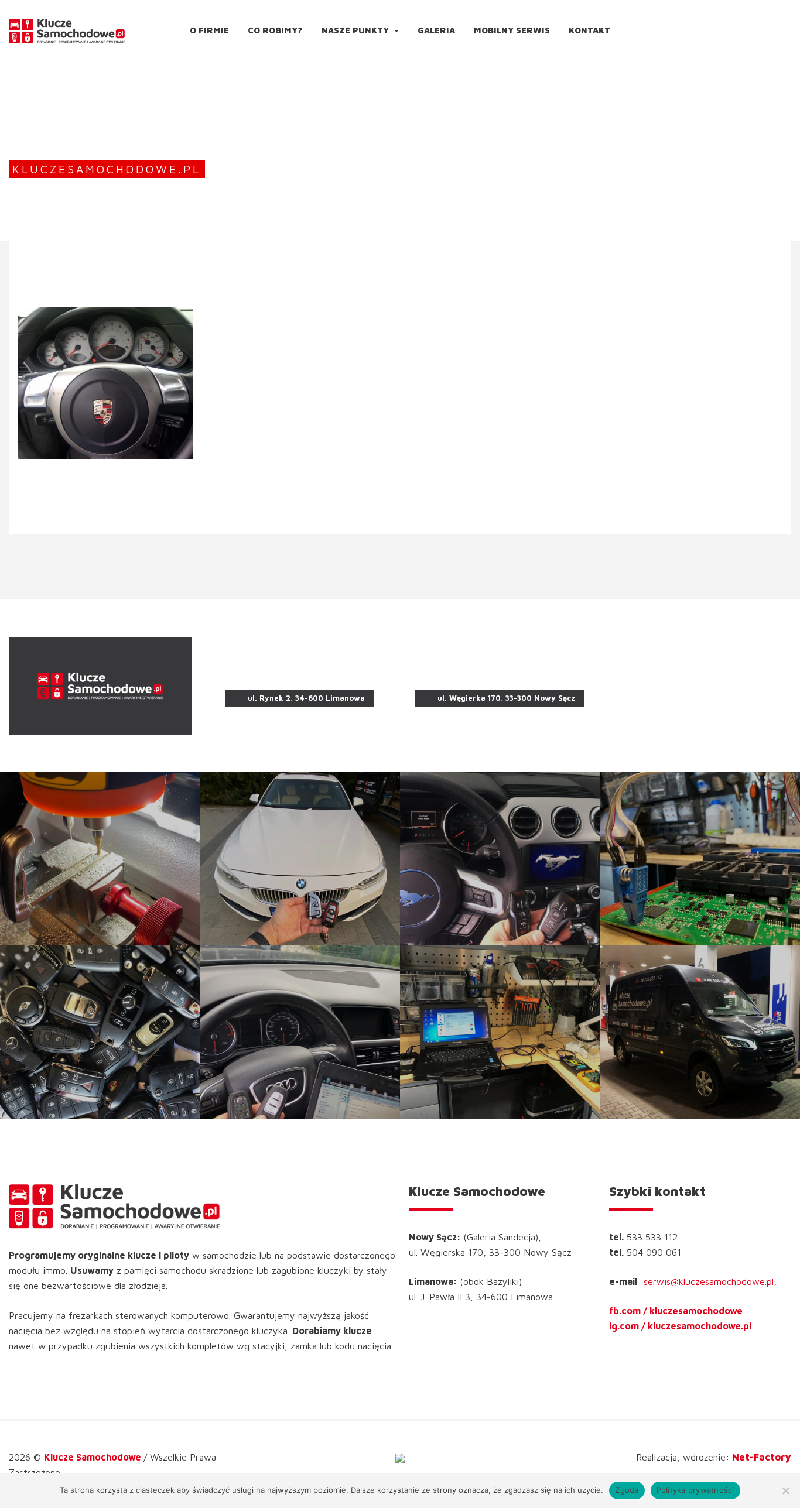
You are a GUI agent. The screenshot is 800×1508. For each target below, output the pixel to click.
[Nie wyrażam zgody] (785, 1490)
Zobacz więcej (100, 859)
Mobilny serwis (512, 30)
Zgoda (626, 1490)
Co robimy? (275, 30)
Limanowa (300, 675)
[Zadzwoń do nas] (750, 27)
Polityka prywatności (695, 1490)
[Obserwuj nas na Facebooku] (777, 26)
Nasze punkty (356, 30)
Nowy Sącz (500, 675)
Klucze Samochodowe (93, 1457)
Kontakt (589, 30)
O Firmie (209, 30)
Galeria (436, 30)
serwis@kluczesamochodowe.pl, (710, 1281)
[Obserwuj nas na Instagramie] (787, 26)
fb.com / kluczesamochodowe (676, 1310)
